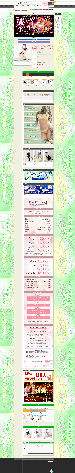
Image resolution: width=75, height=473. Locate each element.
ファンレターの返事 (39, 5)
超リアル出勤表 (22, 5)
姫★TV (28, 5)
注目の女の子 (45, 5)
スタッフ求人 (38, 60)
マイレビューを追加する (29, 85)
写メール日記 (33, 5)
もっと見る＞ (51, 442)
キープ (24, 85)
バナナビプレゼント (53, 3)
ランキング (16, 5)
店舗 (48, 5)
